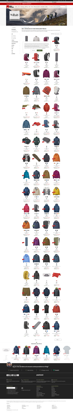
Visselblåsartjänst (54, 393)
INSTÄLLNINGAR (33, 50)
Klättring (26, 6)
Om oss (52, 387)
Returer (37, 391)
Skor (19, 6)
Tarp (22, 407)
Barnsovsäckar (9, 406)
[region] (37, 47)
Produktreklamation (39, 392)
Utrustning (22, 6)
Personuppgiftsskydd (42, 393)
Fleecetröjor (8, 405)
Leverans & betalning (39, 387)
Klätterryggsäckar (39, 407)
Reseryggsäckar (24, 406)
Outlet (46, 6)
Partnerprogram (53, 391)
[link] (16, 27)
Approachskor (8, 408)
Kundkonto (53, 388)
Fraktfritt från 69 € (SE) (14, 370)
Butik (7, 0)
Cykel (29, 6)
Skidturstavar (38, 408)
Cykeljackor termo (54, 408)
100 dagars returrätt (45, 370)
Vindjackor (8, 407)
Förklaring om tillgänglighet (55, 394)
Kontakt (37, 390)
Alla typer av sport (37, 6)
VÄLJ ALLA (40, 50)
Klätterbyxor (38, 405)
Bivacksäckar (23, 405)
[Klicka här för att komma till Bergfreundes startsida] (10, 6)
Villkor (37, 393)
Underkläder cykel (54, 407)
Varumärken (43, 6)
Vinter (32, 6)
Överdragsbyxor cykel (54, 407)
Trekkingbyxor (8, 405)
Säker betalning (30, 370)
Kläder (16, 6)
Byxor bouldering (39, 406)
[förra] (13, 351)
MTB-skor (53, 405)
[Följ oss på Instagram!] (23, 388)
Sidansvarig (53, 392)
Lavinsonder (38, 407)
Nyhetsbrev (53, 389)
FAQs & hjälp (38, 389)
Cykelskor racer (54, 405)
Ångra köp (37, 396)
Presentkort (53, 390)
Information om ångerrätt (40, 395)
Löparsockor (8, 407)
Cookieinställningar (39, 394)
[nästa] (60, 351)
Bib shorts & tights (54, 406)
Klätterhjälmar (39, 405)
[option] (36, 15)
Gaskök (23, 407)
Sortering (52, 33)
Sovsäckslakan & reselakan (25, 405)
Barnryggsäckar (24, 408)
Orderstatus (38, 388)
